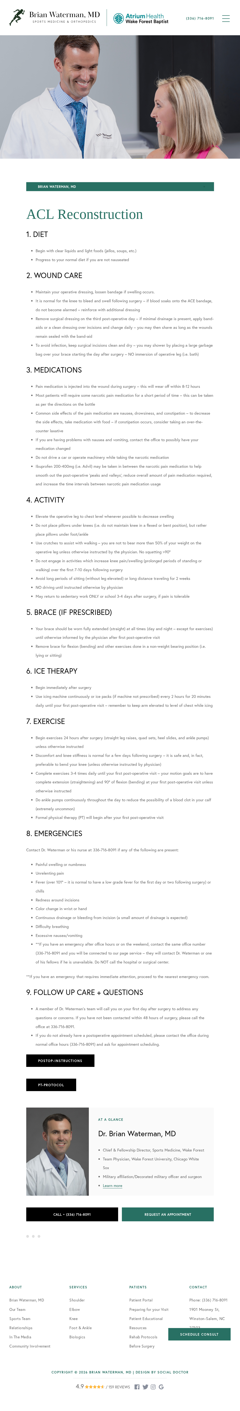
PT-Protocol (51, 1085)
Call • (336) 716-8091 (72, 1214)
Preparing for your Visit (149, 1309)
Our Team (17, 1309)
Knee (73, 1318)
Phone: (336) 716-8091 (208, 1299)
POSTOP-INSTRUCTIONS (60, 1060)
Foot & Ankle (80, 1327)
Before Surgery (141, 1346)
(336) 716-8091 (200, 18)
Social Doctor (173, 1372)
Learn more (112, 1185)
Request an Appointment (168, 1214)
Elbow (74, 1309)
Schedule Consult (199, 1334)
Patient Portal (141, 1299)
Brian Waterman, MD (26, 1299)
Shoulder (77, 1299)
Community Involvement (30, 1346)
